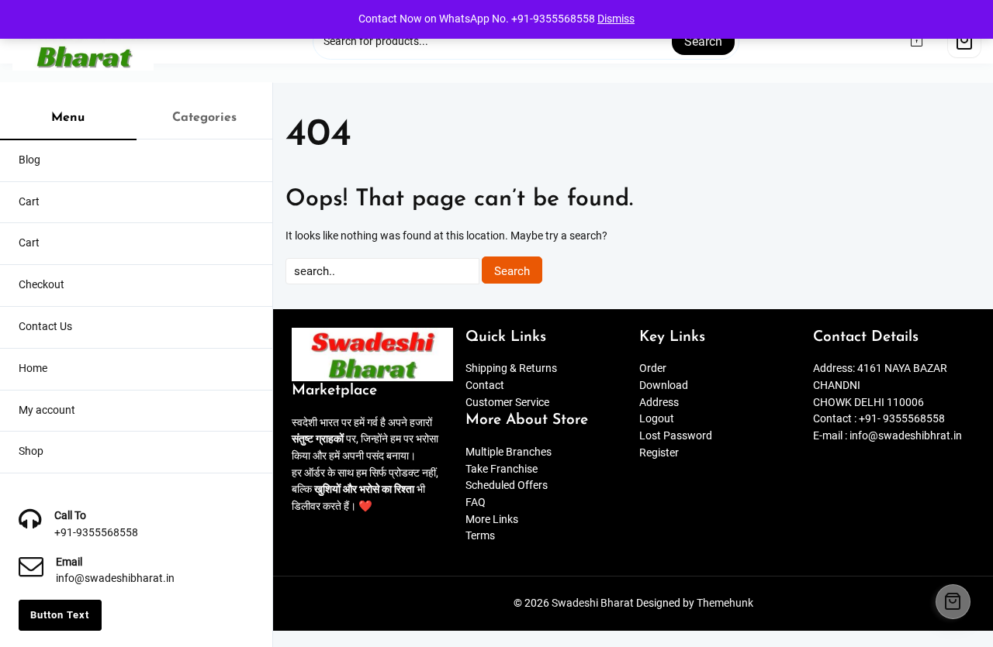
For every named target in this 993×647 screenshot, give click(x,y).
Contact (484, 385)
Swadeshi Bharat (593, 603)
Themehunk (725, 603)
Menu (68, 118)
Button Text (59, 615)
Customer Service (507, 402)
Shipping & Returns (511, 368)
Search (703, 41)
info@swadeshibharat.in (115, 578)
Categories (204, 118)
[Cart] (964, 41)
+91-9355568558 (96, 532)
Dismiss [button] (616, 19)
